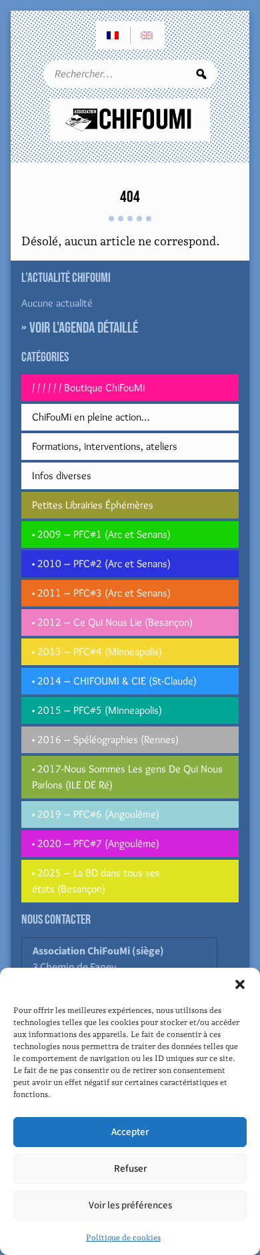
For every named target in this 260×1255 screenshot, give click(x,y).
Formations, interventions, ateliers (104, 446)
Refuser (130, 1169)
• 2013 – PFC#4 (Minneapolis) (97, 651)
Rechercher (201, 74)
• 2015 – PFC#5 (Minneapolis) (97, 710)
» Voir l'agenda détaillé (79, 328)
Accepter (130, 1132)
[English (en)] (147, 35)
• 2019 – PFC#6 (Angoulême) (95, 814)
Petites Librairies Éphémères (92, 505)
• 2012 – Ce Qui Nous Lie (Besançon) (112, 622)
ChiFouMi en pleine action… (90, 417)
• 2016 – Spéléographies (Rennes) (105, 739)
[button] (240, 984)
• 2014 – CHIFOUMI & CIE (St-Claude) (114, 680)
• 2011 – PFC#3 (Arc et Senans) (101, 593)
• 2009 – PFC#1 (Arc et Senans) (101, 534)
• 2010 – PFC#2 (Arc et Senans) (101, 563)
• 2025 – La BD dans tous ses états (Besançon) (96, 880)
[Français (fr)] (113, 35)
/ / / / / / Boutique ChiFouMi (88, 387)
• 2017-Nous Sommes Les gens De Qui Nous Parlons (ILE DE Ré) (127, 776)
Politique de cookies (123, 1237)
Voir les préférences (130, 1205)
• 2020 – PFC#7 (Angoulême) (95, 843)
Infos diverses (61, 475)
